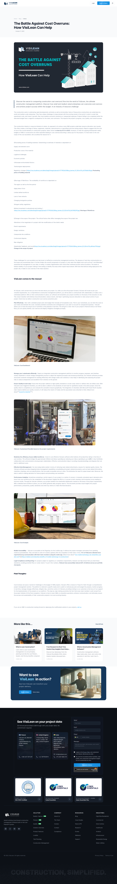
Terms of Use (109, 855)
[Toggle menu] (112, 3)
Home (15, 18)
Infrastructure (100, 835)
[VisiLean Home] (11, 3)
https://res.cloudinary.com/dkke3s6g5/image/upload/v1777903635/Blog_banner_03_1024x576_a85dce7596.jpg (67, 246)
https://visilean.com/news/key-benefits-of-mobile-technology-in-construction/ (45, 557)
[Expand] (39, 799)
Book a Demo (103, 3)
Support (77, 839)
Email (75, 727)
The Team (57, 820)
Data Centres (100, 824)
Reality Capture (39, 816)
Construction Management (41, 843)
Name (76, 720)
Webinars (78, 835)
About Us (57, 816)
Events (77, 831)
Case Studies (79, 820)
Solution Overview (38, 827)
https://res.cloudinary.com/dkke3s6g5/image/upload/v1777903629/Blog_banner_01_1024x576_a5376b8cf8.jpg (59, 170)
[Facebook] (14, 829)
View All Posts (99, 624)
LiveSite (35, 835)
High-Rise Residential (102, 816)
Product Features (38, 831)
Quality (37, 824)
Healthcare (99, 827)
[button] (28, 789)
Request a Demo (87, 765)
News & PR (78, 824)
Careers (56, 824)
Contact (56, 827)
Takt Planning (37, 839)
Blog (20, 18)
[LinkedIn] (5, 829)
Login (93, 3)
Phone (76, 734)
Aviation (98, 831)
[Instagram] (10, 829)
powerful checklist (24, 392)
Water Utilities (100, 843)
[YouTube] (19, 829)
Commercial (99, 820)
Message (77, 741)
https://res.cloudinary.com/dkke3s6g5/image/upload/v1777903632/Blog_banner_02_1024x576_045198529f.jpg (46, 210)
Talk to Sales (36, 692)
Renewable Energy (101, 839)
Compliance (57, 831)
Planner (37, 820)
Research (78, 827)
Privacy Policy (86, 752)
